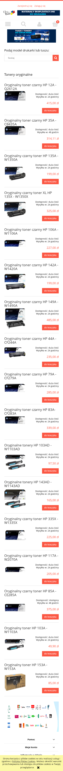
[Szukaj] (56, 58)
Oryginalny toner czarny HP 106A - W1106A (31, 231)
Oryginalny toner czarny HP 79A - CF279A (30, 376)
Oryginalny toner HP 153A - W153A (25, 666)
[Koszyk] (55, 24)
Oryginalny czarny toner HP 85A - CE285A (30, 593)
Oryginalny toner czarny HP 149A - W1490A (31, 303)
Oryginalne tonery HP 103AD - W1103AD (28, 447)
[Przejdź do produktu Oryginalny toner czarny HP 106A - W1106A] (15, 243)
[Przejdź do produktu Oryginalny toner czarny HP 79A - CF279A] (15, 388)
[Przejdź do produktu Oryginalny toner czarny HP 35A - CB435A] (15, 130)
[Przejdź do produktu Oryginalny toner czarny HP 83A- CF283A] (15, 420)
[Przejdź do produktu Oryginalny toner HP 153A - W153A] (15, 681)
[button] (8, 24)
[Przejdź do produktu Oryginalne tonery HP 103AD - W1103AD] (15, 462)
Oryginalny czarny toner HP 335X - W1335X (31, 520)
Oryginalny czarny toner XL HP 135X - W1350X (28, 194)
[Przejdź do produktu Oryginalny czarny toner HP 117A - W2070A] (15, 569)
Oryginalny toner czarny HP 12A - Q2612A (30, 86)
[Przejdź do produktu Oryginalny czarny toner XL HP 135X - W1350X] (15, 209)
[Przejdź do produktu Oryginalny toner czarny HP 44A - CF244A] (15, 352)
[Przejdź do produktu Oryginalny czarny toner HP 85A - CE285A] (15, 607)
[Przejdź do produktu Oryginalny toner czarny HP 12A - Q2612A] (15, 96)
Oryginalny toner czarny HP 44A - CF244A (30, 340)
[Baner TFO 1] (31, 36)
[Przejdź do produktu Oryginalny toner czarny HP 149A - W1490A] (15, 318)
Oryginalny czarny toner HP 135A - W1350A (31, 157)
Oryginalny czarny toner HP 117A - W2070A (31, 557)
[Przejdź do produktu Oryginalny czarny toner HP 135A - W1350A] (15, 172)
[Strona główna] (31, 12)
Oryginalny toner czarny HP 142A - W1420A (31, 267)
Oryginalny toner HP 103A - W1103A (25, 630)
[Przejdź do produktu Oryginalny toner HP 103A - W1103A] (15, 644)
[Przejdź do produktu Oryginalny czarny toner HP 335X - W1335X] (15, 535)
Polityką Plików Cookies (23, 761)
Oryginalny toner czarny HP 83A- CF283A (29, 411)
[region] (31, 36)
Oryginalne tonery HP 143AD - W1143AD (28, 484)
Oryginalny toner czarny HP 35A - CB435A (30, 122)
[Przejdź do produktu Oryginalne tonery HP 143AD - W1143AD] (15, 498)
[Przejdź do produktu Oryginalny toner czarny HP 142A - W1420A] (15, 281)
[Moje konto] (39, 24)
